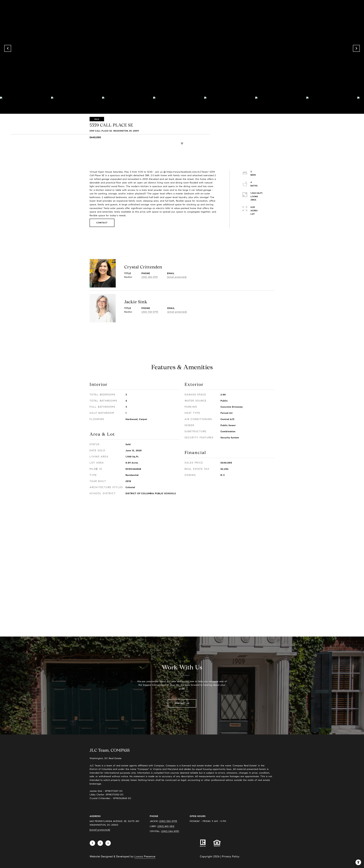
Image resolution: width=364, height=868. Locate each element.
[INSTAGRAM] (100, 843)
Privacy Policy (230, 856)
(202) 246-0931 (149, 277)
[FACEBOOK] (92, 843)
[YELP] (108, 843)
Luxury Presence (145, 856)
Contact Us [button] (182, 703)
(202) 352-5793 (149, 312)
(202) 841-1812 (166, 826)
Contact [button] (102, 223)
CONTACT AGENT (182, 334)
